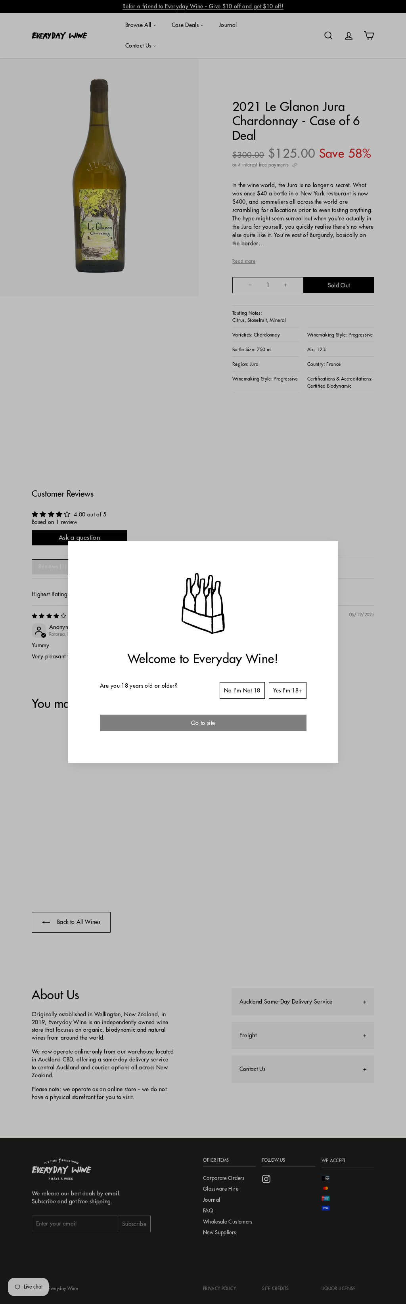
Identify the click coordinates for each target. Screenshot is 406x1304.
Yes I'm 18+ (287, 690)
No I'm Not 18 (242, 690)
